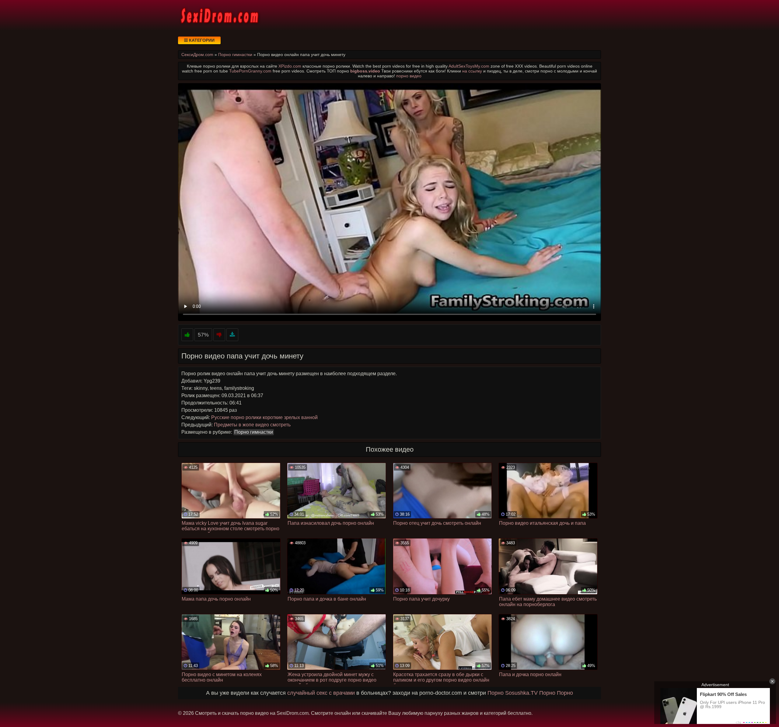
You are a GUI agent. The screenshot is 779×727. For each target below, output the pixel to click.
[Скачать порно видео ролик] (232, 334)
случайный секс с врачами (321, 693)
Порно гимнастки (253, 432)
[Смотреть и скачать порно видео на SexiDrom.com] (219, 15)
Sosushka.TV (521, 693)
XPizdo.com (289, 66)
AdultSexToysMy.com (469, 66)
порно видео (408, 75)
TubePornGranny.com (250, 71)
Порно (495, 693)
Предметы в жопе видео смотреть (252, 424)
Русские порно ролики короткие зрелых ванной (264, 417)
